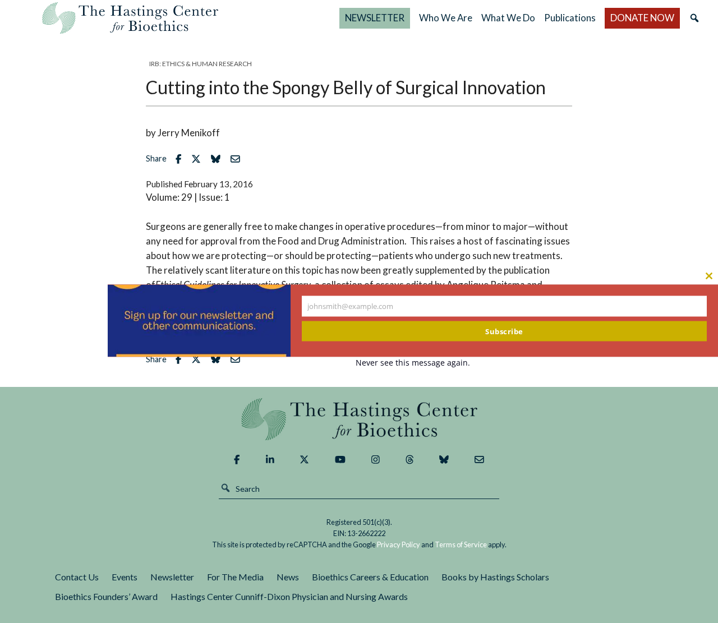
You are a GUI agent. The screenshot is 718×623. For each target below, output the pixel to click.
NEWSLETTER (374, 18)
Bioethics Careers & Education (370, 576)
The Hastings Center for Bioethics (130, 18)
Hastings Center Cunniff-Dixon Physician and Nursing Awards (289, 596)
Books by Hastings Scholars (495, 576)
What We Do (508, 18)
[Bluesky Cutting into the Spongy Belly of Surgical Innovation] (218, 159)
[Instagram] (376, 459)
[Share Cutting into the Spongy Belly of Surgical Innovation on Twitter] (198, 159)
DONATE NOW (642, 18)
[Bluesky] (444, 459)
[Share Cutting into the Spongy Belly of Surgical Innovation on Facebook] (181, 159)
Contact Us (77, 576)
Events (124, 576)
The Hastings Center (359, 419)
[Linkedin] (270, 459)
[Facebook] (236, 459)
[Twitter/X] (304, 459)
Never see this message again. (413, 362)
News (288, 576)
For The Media (235, 576)
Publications (570, 18)
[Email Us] (479, 459)
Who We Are (445, 18)
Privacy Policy (398, 544)
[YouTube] (340, 459)
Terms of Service (461, 544)
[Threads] (410, 459)
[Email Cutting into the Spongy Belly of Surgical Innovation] (238, 159)
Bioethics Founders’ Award (106, 596)
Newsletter (172, 576)
